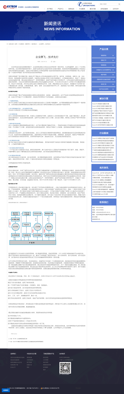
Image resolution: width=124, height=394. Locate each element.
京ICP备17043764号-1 (33, 388)
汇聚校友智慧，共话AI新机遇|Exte (102, 177)
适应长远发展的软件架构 (17, 357)
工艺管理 (45, 360)
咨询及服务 (104, 9)
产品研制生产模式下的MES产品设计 (102, 111)
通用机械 (29, 357)
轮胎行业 (29, 364)
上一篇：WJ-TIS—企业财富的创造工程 (17, 338)
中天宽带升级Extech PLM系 (100, 194)
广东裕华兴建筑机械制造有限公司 (101, 150)
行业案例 (82, 9)
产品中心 (61, 9)
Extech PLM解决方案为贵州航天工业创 (103, 145)
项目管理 (45, 362)
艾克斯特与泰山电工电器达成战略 (101, 182)
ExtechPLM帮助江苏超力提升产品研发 (103, 147)
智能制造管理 (47, 364)
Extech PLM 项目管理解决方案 (100, 122)
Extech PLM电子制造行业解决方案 (102, 108)
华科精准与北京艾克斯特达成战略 (101, 187)
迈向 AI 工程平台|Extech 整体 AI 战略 (102, 175)
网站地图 (78, 388)
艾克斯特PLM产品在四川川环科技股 (102, 157)
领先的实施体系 (14, 360)
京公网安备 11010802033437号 (50, 388)
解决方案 (93, 9)
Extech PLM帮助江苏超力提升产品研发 (103, 138)
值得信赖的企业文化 (16, 362)
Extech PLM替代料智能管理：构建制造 (103, 189)
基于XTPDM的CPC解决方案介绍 (101, 120)
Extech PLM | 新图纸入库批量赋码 (101, 180)
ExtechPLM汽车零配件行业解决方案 (102, 143)
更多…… (29, 367)
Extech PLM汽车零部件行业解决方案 (102, 125)
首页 (16, 44)
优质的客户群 (14, 364)
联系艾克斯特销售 (64, 357)
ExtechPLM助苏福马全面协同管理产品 (103, 152)
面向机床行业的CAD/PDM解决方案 (102, 115)
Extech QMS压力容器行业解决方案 (102, 106)
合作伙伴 (116, 9)
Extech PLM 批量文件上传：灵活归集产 (103, 184)
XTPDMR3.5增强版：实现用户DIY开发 (103, 118)
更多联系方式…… (97, 219)
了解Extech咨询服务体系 (66, 360)
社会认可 (13, 367)
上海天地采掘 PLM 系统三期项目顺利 (102, 191)
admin (15, 333)
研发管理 (45, 357)
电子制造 (29, 362)
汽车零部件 (30, 360)
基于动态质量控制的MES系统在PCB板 (103, 113)
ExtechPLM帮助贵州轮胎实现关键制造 (103, 140)
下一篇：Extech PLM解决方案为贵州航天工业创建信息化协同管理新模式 (25, 341)
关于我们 (50, 9)
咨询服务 (45, 367)
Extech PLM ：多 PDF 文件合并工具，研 (103, 173)
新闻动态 (71, 9)
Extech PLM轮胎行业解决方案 (100, 104)
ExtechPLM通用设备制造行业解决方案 (103, 155)
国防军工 (27, 44)
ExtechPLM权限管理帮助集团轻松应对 (103, 159)
